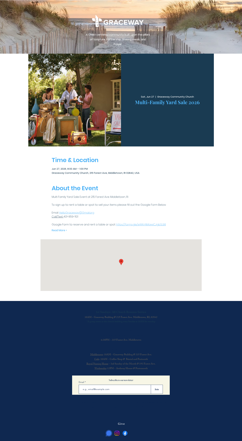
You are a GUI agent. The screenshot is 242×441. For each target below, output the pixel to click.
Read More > (59, 230)
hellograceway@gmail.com (152, 402)
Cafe (96, 359)
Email (82, 382)
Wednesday (100, 368)
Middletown (96, 355)
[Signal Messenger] (109, 433)
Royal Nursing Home (97, 364)
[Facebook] (125, 433)
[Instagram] (117, 433)
